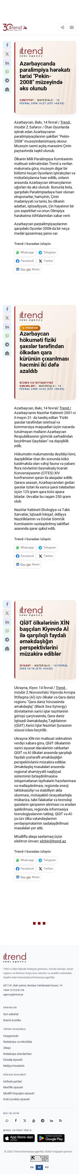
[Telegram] (42, 1120)
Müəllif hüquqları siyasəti (18, 1093)
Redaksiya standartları (17, 1053)
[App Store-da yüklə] (19, 1138)
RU (47, 1167)
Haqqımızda (10, 1036)
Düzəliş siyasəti (12, 1059)
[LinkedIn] (51, 1120)
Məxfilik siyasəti (13, 1087)
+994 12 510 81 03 (13, 990)
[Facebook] (15, 1120)
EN (32, 1167)
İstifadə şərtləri (12, 1081)
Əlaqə (7, 1047)
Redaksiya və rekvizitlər (17, 1041)
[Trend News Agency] (14, 958)
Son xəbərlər (11, 1014)
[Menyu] (71, 27)
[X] (24, 1120)
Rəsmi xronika (12, 1020)
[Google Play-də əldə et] (51, 1138)
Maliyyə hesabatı (13, 1065)
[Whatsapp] (7, 1120)
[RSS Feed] (60, 1120)
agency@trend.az (13, 994)
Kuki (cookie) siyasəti (16, 1099)
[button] (7, 45)
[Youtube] (33, 1120)
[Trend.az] (15, 27)
